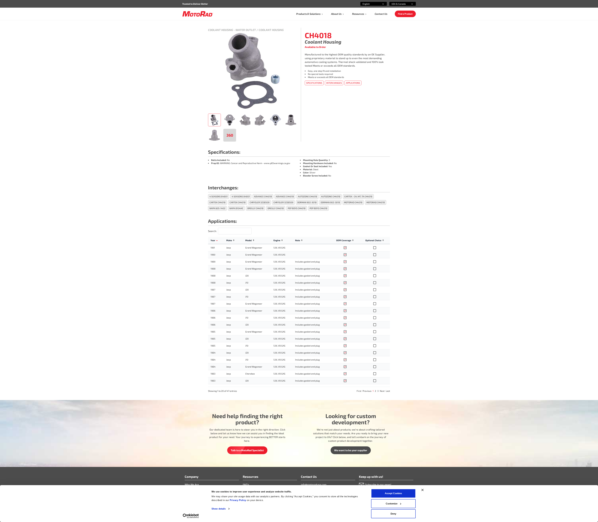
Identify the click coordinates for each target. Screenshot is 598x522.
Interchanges (334, 83)
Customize (391, 503)
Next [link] (382, 391)
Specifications (314, 83)
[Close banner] (422, 490)
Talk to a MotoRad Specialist (247, 450)
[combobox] (369, 4)
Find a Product (405, 13)
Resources (358, 13)
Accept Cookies (393, 493)
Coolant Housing (220, 30)
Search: (212, 230)
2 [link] (375, 391)
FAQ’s (246, 484)
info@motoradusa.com (313, 484)
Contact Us (381, 13)
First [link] (359, 391)
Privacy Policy (238, 500)
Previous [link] (367, 391)
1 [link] (373, 391)
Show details (218, 508)
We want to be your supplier (350, 450)
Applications (353, 83)
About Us (336, 13)
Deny (393, 513)
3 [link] (378, 391)
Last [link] (388, 391)
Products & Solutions (308, 13)
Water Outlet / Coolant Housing (259, 30)
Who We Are (192, 484)
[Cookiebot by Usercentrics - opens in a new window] (190, 516)
